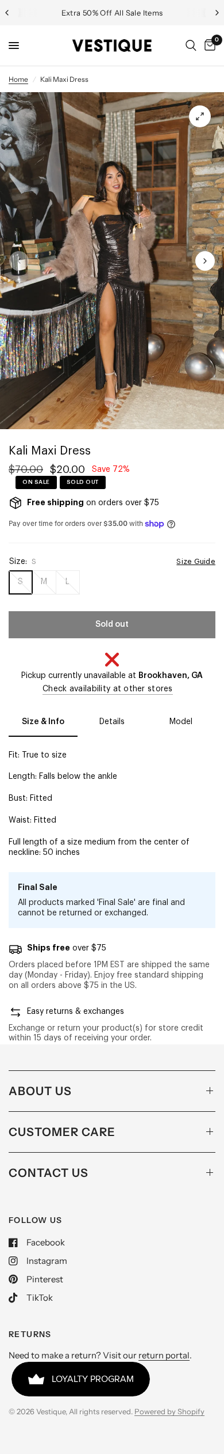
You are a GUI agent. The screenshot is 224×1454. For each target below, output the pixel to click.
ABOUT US (40, 1091)
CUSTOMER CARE (62, 1132)
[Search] (190, 45)
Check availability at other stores (108, 689)
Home (18, 79)
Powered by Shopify (169, 1411)
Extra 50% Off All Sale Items (112, 12)
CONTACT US (48, 1173)
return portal (164, 1355)
